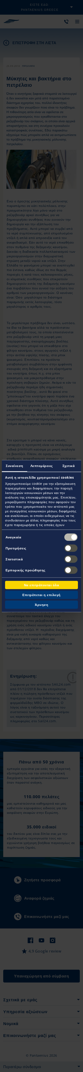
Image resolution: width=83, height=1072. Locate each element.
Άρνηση (41, 604)
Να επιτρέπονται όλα (41, 585)
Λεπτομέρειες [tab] (41, 465)
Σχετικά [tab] (68, 465)
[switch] (70, 548)
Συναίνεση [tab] (14, 465)
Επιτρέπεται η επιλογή (41, 594)
